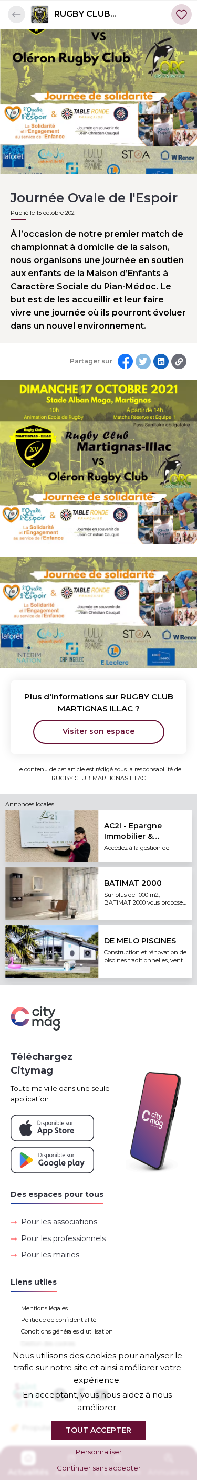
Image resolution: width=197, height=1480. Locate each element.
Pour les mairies (50, 1254)
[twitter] (143, 361)
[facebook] (125, 361)
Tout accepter (98, 1430)
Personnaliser (99, 1451)
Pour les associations (59, 1221)
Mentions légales (44, 1308)
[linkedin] (161, 361)
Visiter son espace (98, 731)
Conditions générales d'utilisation (67, 1331)
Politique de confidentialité (58, 1320)
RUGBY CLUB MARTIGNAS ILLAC (95, 15)
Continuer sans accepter (99, 1468)
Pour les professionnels (63, 1238)
